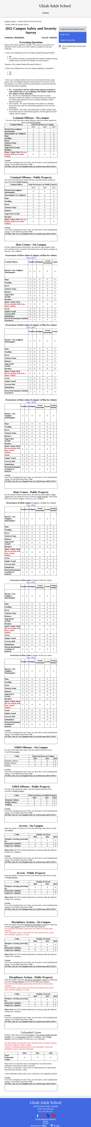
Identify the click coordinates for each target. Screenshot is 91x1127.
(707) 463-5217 (48, 1109)
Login (55, 1125)
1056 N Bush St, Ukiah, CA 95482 (45, 1106)
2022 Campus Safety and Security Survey (74, 47)
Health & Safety (10, 21)
